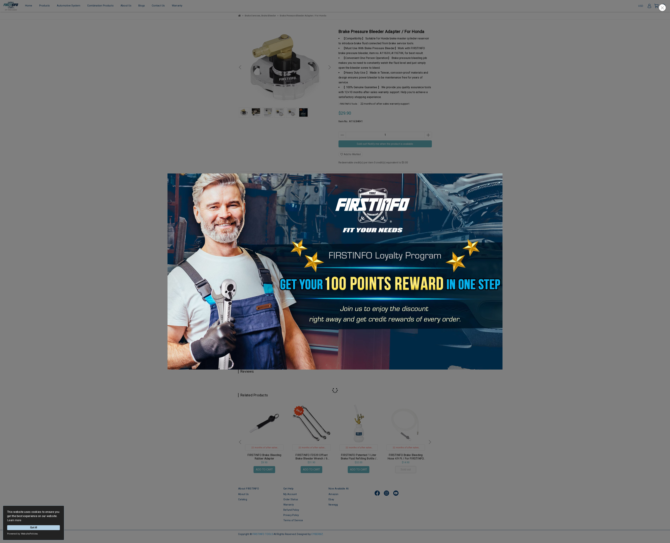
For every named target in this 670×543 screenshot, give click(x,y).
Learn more (14, 520)
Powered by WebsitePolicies (22, 533)
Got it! (33, 527)
